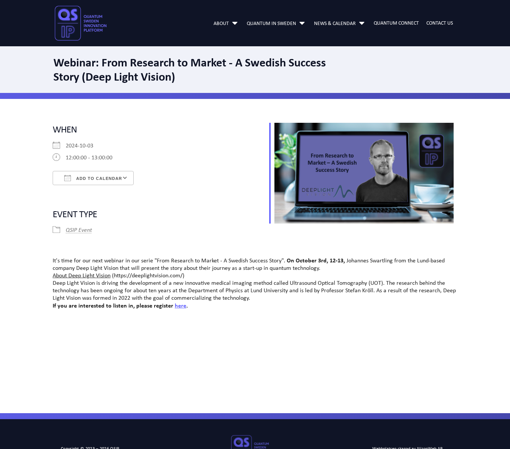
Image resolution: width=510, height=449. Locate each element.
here (180, 305)
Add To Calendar (98, 178)
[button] (226, 23)
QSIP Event (79, 229)
